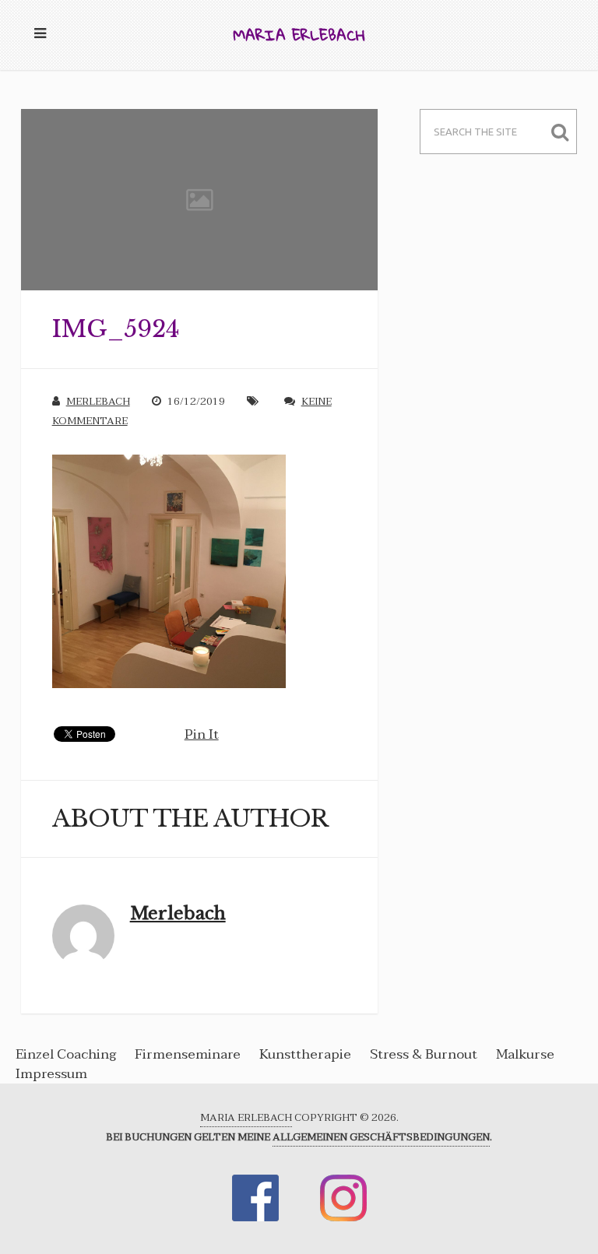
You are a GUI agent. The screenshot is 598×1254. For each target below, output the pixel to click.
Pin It (202, 734)
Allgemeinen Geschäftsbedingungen (381, 1137)
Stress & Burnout (423, 1054)
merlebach (98, 401)
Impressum (51, 1074)
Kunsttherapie (305, 1054)
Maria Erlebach (299, 34)
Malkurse (525, 1054)
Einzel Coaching (67, 1054)
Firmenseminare (188, 1054)
